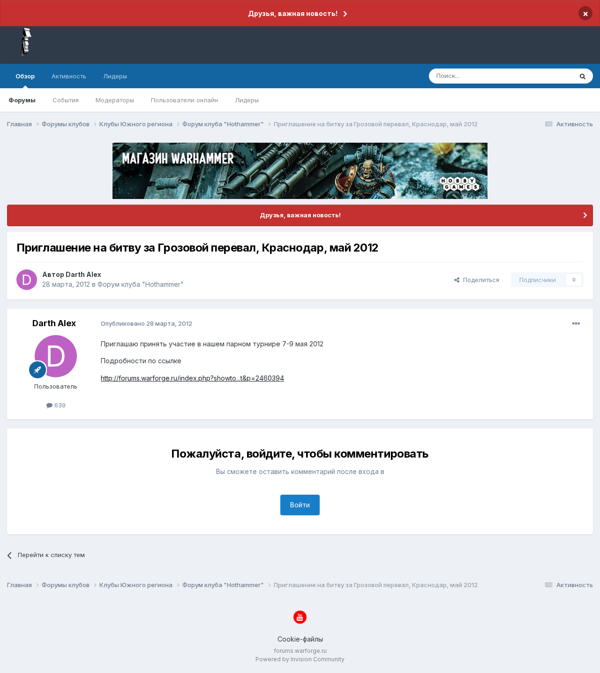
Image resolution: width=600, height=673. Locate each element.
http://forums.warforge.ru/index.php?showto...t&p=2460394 (192, 378)
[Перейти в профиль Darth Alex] (26, 279)
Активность (69, 76)
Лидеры (247, 100)
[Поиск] (582, 76)
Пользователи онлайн (184, 100)
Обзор (25, 76)
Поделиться (479, 279)
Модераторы (115, 100)
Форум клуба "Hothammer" (141, 284)
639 (59, 405)
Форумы (22, 100)
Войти (300, 505)
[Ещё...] (576, 323)
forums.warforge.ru (300, 650)
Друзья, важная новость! (293, 13)
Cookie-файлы (300, 639)
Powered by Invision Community (300, 659)
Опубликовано (146, 323)
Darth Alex (83, 274)
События (65, 100)
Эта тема (547, 75)
